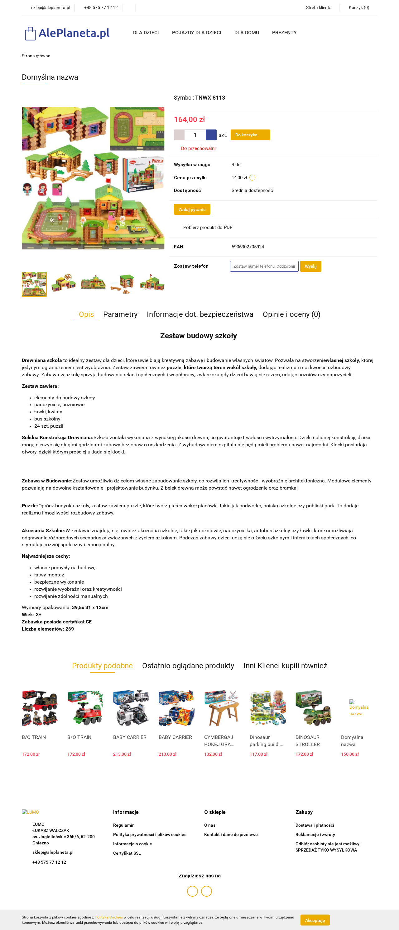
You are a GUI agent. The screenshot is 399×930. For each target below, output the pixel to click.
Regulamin (124, 825)
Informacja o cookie (132, 843)
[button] (126, 812)
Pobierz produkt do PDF (207, 227)
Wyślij (311, 266)
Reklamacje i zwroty (315, 834)
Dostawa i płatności (315, 825)
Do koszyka (246, 134)
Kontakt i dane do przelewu (231, 834)
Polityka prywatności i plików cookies (149, 834)
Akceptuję (315, 920)
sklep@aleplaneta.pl (53, 852)
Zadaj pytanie (192, 209)
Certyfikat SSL (127, 853)
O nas (209, 825)
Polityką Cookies (109, 917)
